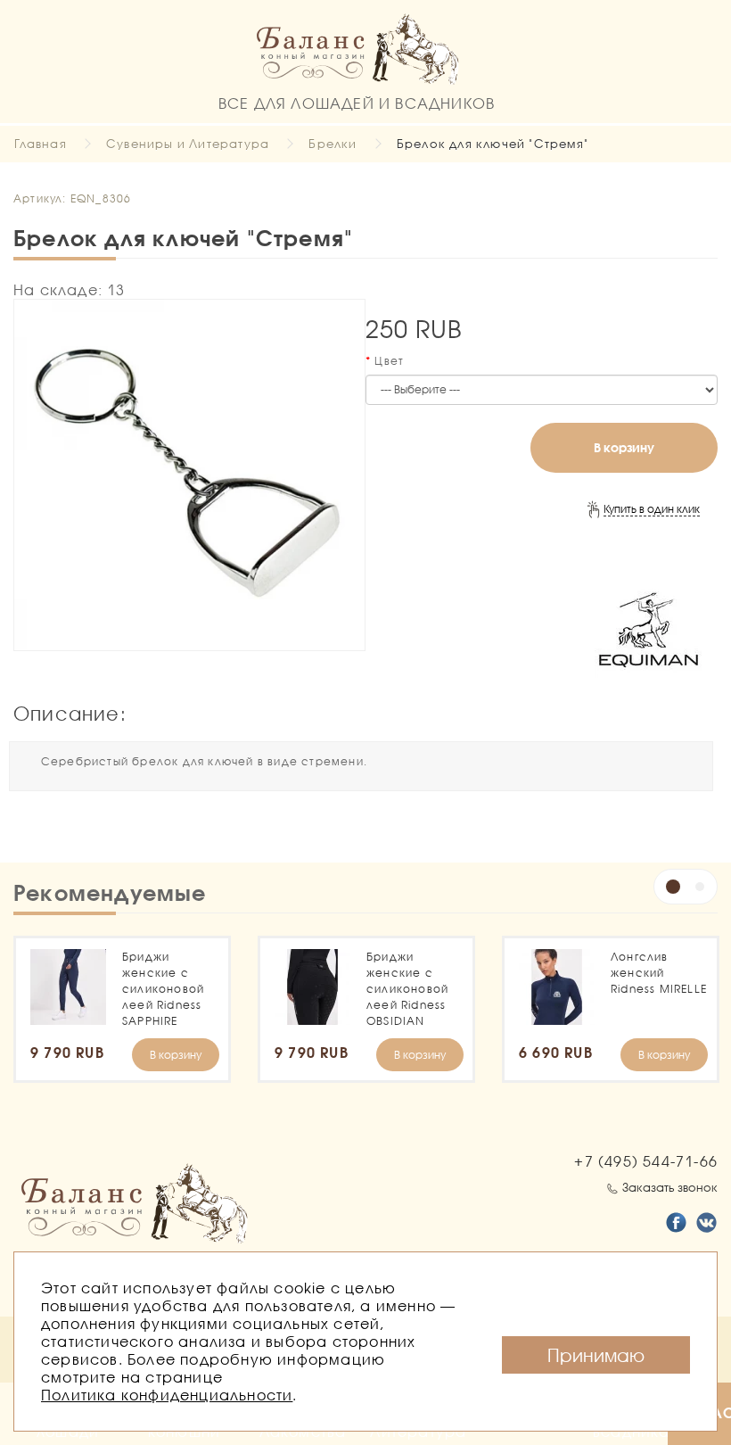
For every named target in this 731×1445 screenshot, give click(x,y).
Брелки (332, 143)
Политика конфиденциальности (166, 1394)
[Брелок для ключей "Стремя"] (189, 475)
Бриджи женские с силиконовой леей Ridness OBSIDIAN (407, 989)
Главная (40, 143)
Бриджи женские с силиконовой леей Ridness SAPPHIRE (163, 989)
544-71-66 (646, 1160)
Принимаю (596, 1355)
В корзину (624, 447)
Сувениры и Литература (187, 143)
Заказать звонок (670, 1187)
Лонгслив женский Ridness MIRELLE (659, 972)
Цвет (389, 360)
